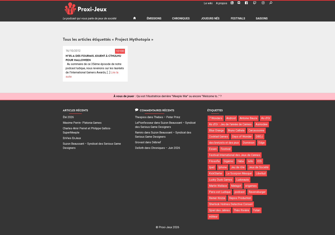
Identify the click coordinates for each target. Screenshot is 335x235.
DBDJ (259, 136)
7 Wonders (215, 118)
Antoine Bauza (248, 118)
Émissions (154, 18)
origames (251, 185)
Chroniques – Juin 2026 (165, 148)
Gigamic (228, 161)
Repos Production (240, 198)
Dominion (248, 142)
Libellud (261, 173)
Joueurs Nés (210, 18)
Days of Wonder (242, 136)
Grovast (139, 142)
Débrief (156, 142)
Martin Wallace (218, 185)
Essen (213, 149)
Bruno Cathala (236, 130)
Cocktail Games (218, 136)
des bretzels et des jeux (224, 142)
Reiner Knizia (217, 198)
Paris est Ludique (220, 192)
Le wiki (208, 3)
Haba (240, 161)
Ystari (256, 210)
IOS (259, 161)
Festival (225, 149)
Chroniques (181, 18)
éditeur (213, 216)
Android (231, 118)
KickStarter (215, 173)
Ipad (211, 167)
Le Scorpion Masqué (239, 173)
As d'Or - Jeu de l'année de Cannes (230, 124)
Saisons (262, 18)
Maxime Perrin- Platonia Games (82, 122)
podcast (240, 192)
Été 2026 (68, 117)
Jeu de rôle (238, 167)
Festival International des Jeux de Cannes (234, 155)
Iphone (222, 167)
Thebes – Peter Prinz (167, 117)
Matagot (236, 185)
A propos (221, 3)
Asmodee (261, 124)
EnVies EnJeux (72, 138)
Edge (261, 142)
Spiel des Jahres (219, 210)
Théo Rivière (241, 210)
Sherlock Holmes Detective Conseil (230, 204)
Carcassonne (256, 130)
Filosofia (214, 161)
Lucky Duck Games (220, 179)
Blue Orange (216, 130)
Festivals (238, 18)
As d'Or (265, 118)
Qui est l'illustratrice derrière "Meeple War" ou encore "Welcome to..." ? (179, 96)
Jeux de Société (259, 167)
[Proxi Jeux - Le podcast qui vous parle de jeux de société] (95, 8)
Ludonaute (242, 179)
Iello (250, 161)
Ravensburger (257, 192)
